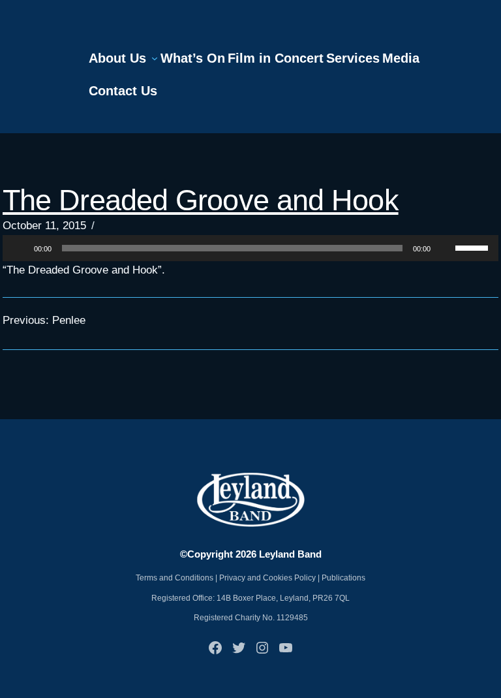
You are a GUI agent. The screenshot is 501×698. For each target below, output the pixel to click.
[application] (250, 248)
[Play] (19, 248)
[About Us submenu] (154, 58)
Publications (343, 577)
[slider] (473, 247)
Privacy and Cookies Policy (267, 577)
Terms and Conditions (174, 577)
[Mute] (444, 248)
